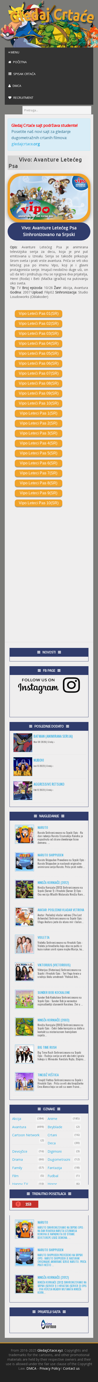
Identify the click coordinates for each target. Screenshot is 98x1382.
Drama (17, 1159)
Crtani (52, 1135)
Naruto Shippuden (50, 854)
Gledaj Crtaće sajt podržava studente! (44, 125)
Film (15, 1176)
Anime (52, 1118)
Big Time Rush (47, 1047)
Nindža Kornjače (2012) (53, 882)
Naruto (43, 827)
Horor (52, 1184)
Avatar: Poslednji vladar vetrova (61, 909)
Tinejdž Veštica (48, 1074)
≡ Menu (13, 52)
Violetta (43, 937)
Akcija (16, 1118)
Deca (52, 1143)
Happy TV (20, 1184)
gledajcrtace (25, 143)
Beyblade (55, 1127)
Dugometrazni (59, 1159)
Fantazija (55, 1167)
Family (17, 1167)
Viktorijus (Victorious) (54, 964)
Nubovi (39, 760)
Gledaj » (51, 742)
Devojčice (19, 1151)
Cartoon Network (25, 1135)
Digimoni (55, 1151)
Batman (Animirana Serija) (53, 736)
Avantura (19, 1127)
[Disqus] (49, 566)
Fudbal (53, 1176)
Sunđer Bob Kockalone (54, 992)
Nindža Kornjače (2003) (53, 1019)
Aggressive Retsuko (49, 784)
